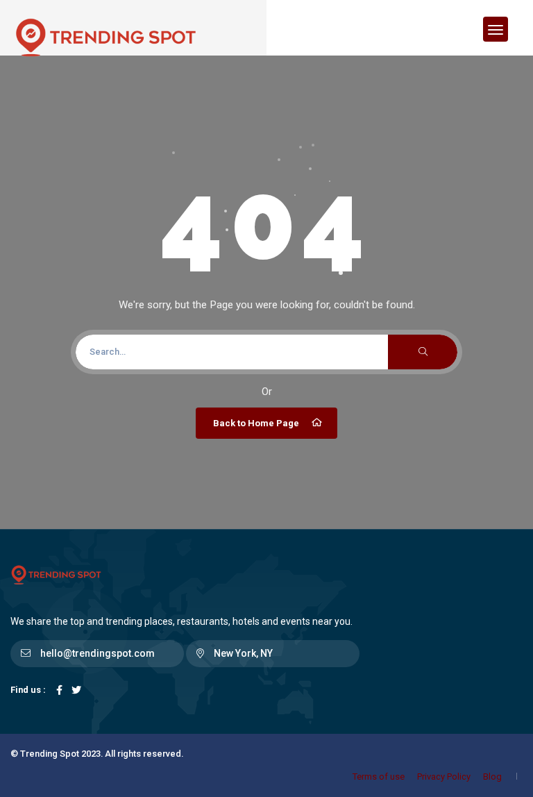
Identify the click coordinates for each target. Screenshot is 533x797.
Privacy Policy (444, 776)
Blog (492, 776)
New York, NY (243, 653)
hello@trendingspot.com (97, 653)
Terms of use (379, 776)
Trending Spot (49, 753)
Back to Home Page (256, 423)
